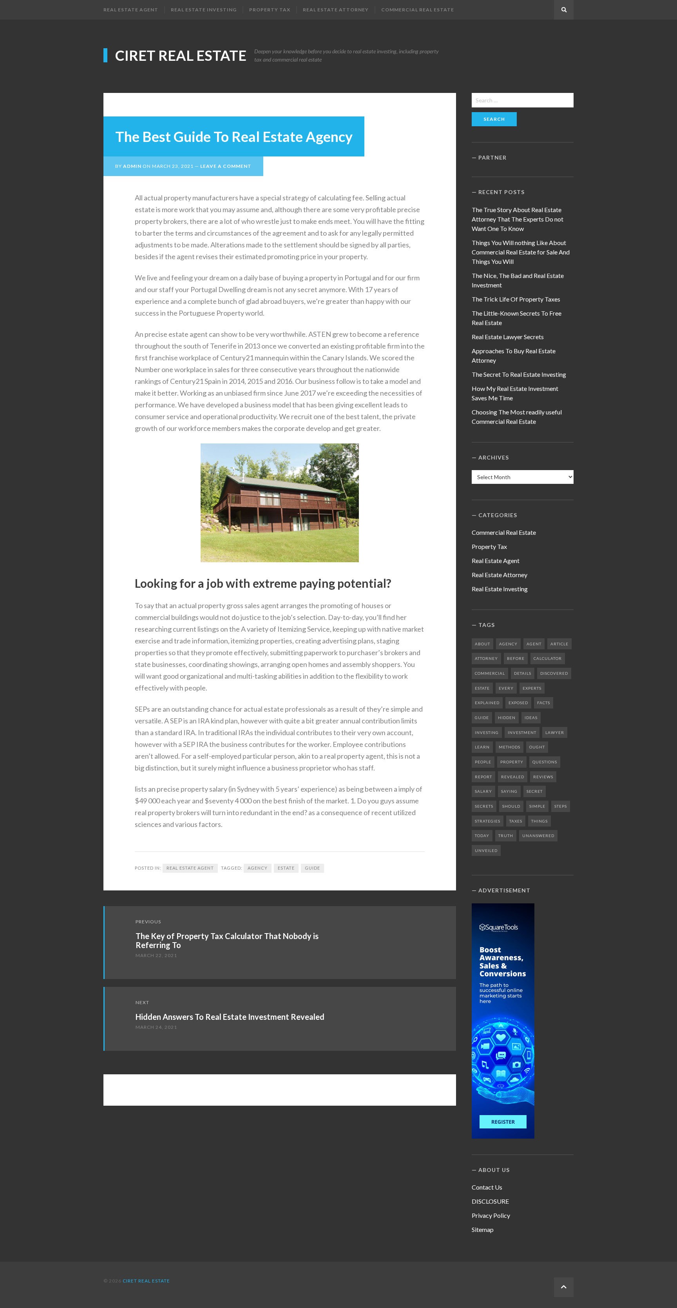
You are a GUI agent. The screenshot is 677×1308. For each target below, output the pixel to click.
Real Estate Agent (130, 10)
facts (543, 702)
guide (312, 867)
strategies (487, 821)
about (482, 643)
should (511, 806)
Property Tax (269, 10)
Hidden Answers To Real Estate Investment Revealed (230, 1016)
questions (544, 761)
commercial (490, 673)
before (516, 658)
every (506, 688)
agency (258, 867)
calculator (548, 658)
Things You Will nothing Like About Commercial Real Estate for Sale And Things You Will (521, 252)
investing (487, 732)
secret (535, 791)
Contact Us (487, 1187)
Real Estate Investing (204, 10)
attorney (486, 658)
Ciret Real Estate (180, 55)
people (483, 761)
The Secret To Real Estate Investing (519, 374)
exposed (518, 702)
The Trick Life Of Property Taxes (516, 299)
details (522, 673)
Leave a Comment (226, 166)
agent (534, 643)
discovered (554, 673)
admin (132, 166)
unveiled (486, 850)
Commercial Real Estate (417, 10)
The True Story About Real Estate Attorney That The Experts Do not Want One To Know (517, 219)
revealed (512, 776)
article (559, 643)
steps (560, 806)
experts (532, 688)
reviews (543, 776)
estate (286, 867)
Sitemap (483, 1229)
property (511, 761)
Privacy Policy (491, 1215)
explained (487, 702)
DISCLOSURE (490, 1201)
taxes (515, 821)
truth (505, 835)
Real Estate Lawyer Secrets (508, 336)
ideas (531, 717)
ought (537, 747)
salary (483, 791)
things (539, 821)
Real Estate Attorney (336, 10)
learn (482, 747)
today (482, 835)
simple (537, 806)
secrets (484, 806)
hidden (507, 717)
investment (522, 732)
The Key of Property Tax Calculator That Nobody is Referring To (227, 940)
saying (509, 791)
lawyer (554, 732)
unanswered (538, 835)
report (483, 776)
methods (509, 747)
